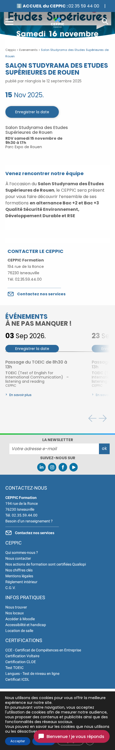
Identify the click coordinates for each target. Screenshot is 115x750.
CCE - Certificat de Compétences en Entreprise (43, 650)
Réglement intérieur (21, 582)
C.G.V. (10, 588)
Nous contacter (18, 558)
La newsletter (57, 439)
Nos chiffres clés (19, 570)
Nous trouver (16, 607)
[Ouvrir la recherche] (105, 21)
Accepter (17, 741)
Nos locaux (14, 613)
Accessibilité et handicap (25, 625)
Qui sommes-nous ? (21, 552)
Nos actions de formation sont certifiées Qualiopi (45, 564)
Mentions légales (19, 576)
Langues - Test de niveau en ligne (32, 673)
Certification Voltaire (22, 656)
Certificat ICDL (17, 679)
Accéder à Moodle (20, 619)
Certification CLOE (20, 662)
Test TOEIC (14, 668)
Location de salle (19, 630)
